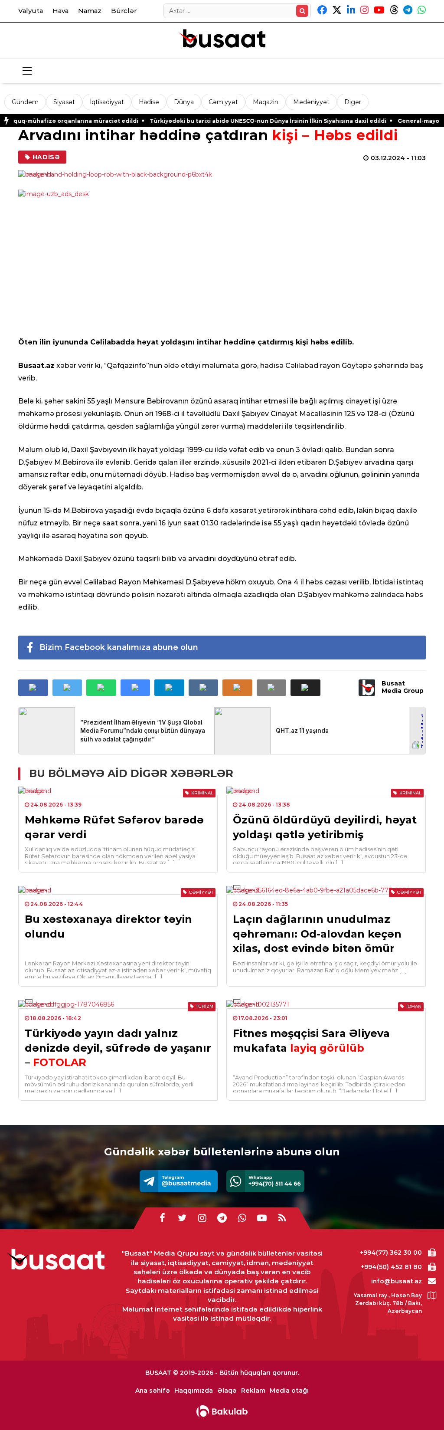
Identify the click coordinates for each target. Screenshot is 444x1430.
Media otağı (289, 1390)
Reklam (253, 1390)
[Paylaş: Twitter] (67, 687)
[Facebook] (162, 1218)
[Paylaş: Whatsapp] (101, 687)
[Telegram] (179, 1181)
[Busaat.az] (222, 39)
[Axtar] (302, 11)
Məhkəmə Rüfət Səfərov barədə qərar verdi (114, 827)
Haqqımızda (193, 1390)
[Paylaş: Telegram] (169, 687)
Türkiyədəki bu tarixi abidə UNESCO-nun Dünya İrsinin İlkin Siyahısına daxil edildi (234, 121)
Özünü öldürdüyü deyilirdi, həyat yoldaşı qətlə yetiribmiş (325, 827)
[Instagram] (202, 1218)
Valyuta (30, 11)
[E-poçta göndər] (272, 687)
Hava (60, 11)
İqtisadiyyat (107, 102)
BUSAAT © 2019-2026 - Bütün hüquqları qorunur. (222, 1373)
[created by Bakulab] (222, 1411)
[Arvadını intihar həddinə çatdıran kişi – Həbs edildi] (222, 174)
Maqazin (265, 102)
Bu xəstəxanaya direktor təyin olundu (108, 926)
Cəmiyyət (223, 102)
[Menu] (27, 71)
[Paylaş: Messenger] (135, 687)
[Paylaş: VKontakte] (204, 687)
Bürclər (124, 11)
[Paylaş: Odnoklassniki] (237, 687)
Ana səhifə (152, 1390)
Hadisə (149, 102)
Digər (352, 102)
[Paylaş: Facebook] (33, 687)
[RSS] (281, 1218)
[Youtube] (262, 1218)
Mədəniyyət (311, 102)
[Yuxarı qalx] (420, 1406)
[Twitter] (182, 1218)
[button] (305, 687)
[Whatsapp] (265, 1181)
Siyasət (64, 102)
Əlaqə (227, 1390)
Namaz (89, 11)
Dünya (184, 102)
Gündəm (25, 102)
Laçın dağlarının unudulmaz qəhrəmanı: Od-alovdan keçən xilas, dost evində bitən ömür (317, 933)
